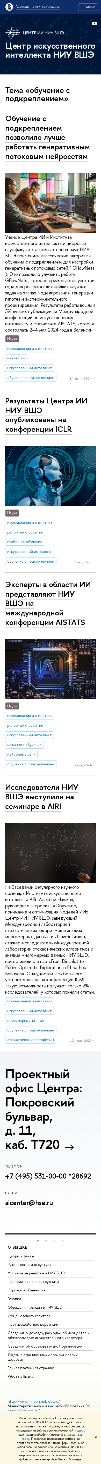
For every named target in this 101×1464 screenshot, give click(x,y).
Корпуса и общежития (26, 1290)
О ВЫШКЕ (17, 1247)
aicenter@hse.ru (29, 1202)
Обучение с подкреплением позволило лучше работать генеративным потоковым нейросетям (47, 137)
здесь (81, 1430)
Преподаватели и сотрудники (33, 1281)
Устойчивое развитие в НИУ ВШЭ (36, 1273)
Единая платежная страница (31, 1367)
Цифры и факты (21, 1256)
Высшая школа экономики (38, 6)
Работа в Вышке (21, 1376)
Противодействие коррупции (33, 1324)
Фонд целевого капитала (29, 1315)
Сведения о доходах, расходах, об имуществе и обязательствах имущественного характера (49, 1335)
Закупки (14, 1298)
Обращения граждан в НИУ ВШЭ (35, 1307)
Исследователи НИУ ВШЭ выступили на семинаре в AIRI (41, 796)
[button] (38, 1240)
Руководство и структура (29, 1264)
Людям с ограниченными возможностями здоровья (43, 1357)
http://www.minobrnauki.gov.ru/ (34, 1401)
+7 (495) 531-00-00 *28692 (48, 1176)
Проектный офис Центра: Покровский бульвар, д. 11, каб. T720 (43, 1109)
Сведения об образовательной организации (45, 1346)
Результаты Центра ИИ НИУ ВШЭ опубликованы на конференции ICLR (46, 414)
